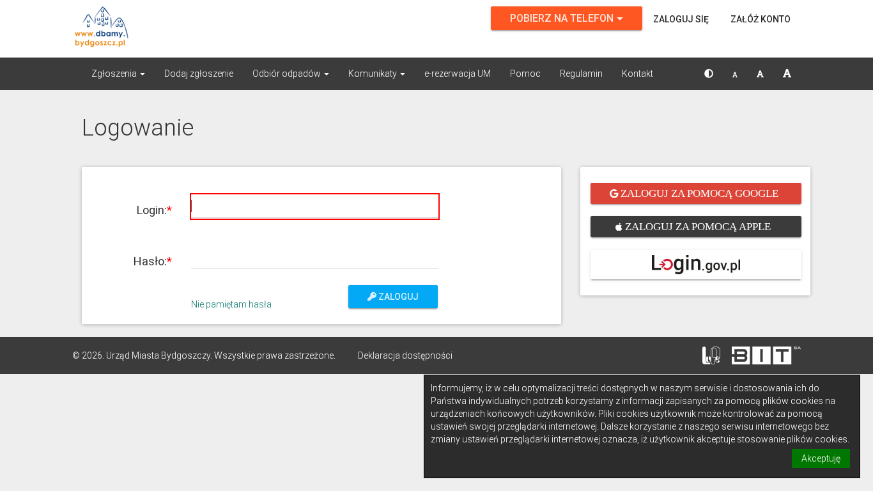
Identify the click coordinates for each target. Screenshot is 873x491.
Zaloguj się (681, 19)
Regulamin (581, 73)
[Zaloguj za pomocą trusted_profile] (696, 264)
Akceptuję (820, 458)
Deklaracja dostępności (405, 355)
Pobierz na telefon (562, 18)
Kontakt (637, 73)
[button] (709, 74)
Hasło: (150, 260)
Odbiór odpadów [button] (287, 73)
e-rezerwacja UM (457, 73)
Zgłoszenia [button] (115, 73)
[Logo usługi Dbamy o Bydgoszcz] (187, 29)
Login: (152, 209)
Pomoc (525, 73)
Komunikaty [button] (373, 73)
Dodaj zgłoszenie (198, 73)
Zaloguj (397, 297)
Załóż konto (760, 19)
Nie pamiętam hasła (231, 304)
